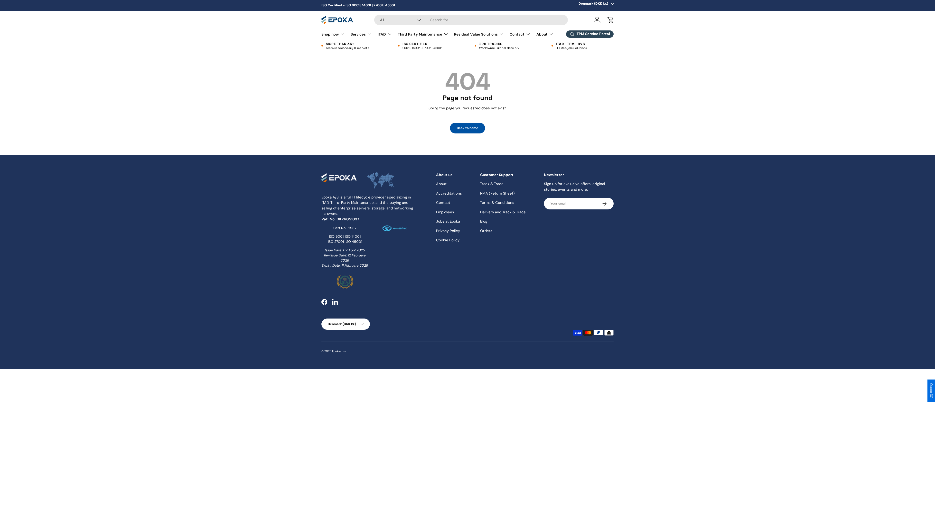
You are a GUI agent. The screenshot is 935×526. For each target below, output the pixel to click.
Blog (483, 221)
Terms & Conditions (497, 202)
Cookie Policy (447, 240)
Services (358, 34)
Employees (445, 212)
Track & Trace (492, 183)
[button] (610, 20)
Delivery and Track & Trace (503, 212)
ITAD (382, 34)
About (542, 34)
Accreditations (449, 193)
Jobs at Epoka (448, 221)
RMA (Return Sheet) (497, 193)
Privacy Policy (448, 230)
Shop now (330, 34)
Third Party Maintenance (420, 34)
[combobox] (471, 20)
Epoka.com (339, 351)
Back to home (467, 128)
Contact (517, 34)
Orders (486, 230)
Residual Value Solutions (476, 34)
